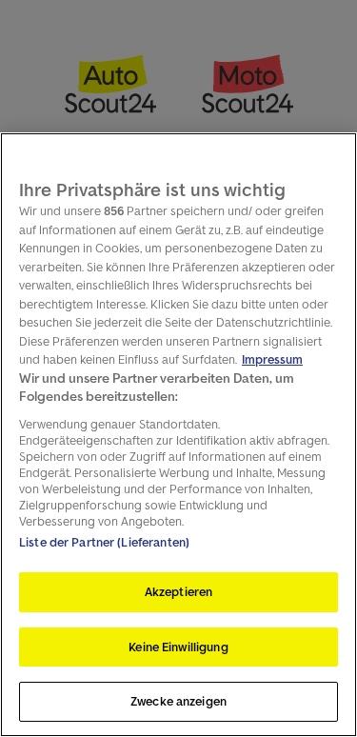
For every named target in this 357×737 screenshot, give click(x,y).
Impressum (272, 359)
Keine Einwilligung (178, 647)
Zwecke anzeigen (178, 701)
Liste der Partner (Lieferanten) (104, 542)
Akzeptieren (178, 592)
